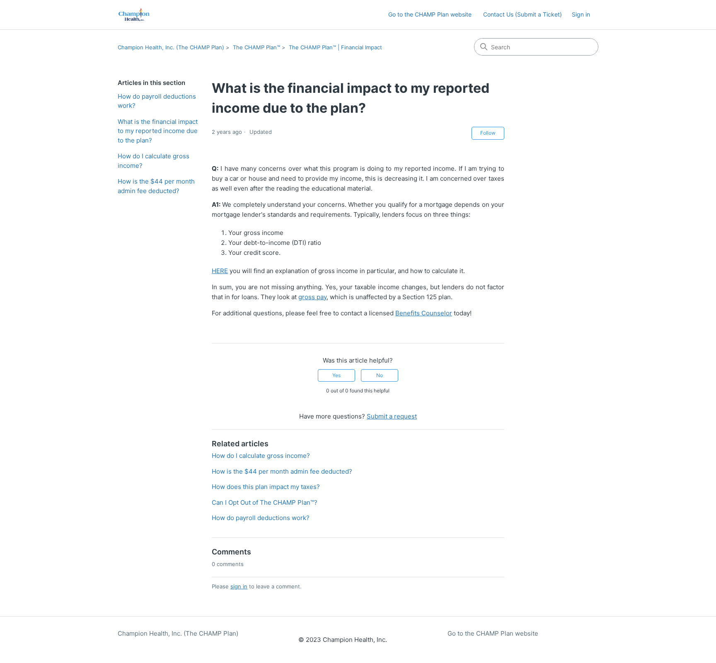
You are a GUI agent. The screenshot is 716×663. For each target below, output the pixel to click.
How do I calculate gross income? (153, 160)
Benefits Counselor (423, 313)
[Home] (134, 14)
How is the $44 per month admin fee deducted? (156, 186)
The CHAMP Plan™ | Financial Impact (335, 47)
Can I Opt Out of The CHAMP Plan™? (264, 502)
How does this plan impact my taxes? (266, 487)
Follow (488, 133)
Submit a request (392, 416)
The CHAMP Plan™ (256, 47)
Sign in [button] (581, 14)
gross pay (312, 297)
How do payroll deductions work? (157, 101)
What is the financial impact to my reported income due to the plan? (158, 131)
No (379, 375)
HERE (220, 271)
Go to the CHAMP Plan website (430, 14)
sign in (238, 586)
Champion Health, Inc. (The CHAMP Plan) (171, 47)
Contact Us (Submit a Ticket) (522, 14)
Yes (336, 375)
